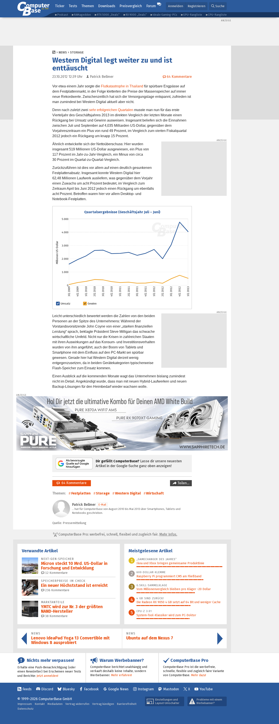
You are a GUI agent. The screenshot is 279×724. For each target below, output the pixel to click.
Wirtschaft (155, 493)
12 (56, 573)
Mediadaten (55, 704)
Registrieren (196, 6)
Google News (118, 689)
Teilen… (183, 483)
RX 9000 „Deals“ (136, 14)
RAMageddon (82, 14)
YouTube (206, 689)
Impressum (24, 704)
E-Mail (102, 504)
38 (56, 616)
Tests (73, 6)
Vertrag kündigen (103, 704)
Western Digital (128, 493)
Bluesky (69, 689)
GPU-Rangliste (192, 14)
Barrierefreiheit (126, 704)
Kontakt (40, 704)
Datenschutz (25, 708)
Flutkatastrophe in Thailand (122, 86)
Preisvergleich (130, 6)
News (63, 52)
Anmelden (175, 6)
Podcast (62, 14)
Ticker (60, 6)
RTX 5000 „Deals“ (108, 14)
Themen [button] (87, 6)
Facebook (91, 689)
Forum (151, 6)
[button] (218, 6)
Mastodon (171, 689)
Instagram (146, 689)
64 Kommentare (73, 483)
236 (56, 590)
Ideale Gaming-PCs (165, 14)
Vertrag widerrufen (77, 704)
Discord (47, 689)
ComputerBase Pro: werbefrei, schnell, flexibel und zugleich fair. (117, 534)
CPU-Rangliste (217, 14)
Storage (77, 52)
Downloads (106, 6)
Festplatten (81, 493)
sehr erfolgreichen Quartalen (111, 110)
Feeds (27, 689)
